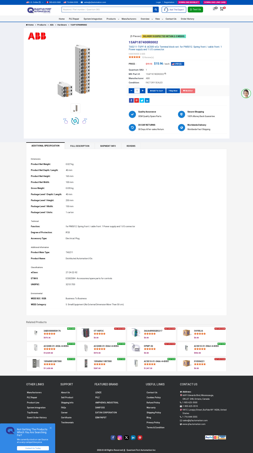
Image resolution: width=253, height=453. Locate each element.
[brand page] (37, 36)
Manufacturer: (136, 78)
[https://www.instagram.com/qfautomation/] (119, 437)
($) (35, 2)
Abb (52, 25)
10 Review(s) (148, 57)
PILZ (97, 397)
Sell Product (67, 397)
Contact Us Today (33, 448)
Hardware (62, 25)
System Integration (93, 19)
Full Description (79, 146)
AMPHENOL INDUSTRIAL (106, 402)
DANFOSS (100, 407)
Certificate (66, 417)
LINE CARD (215, 2)
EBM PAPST (101, 417)
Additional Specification (45, 146)
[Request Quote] (214, 10)
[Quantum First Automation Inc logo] (39, 10)
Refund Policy (153, 402)
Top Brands (32, 412)
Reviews (131, 146)
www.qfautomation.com (193, 424)
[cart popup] (222, 10)
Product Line (33, 402)
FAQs (63, 407)
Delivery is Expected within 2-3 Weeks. (164, 36)
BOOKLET (189, 2)
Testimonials (67, 422)
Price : (132, 64)
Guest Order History (37, 417)
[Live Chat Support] (246, 93)
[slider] (134, 57)
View (157, 19)
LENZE (98, 392)
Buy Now (173, 91)
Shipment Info (108, 146)
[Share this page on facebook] (131, 100)
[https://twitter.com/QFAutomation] (126, 437)
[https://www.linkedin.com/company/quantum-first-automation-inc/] (133, 437)
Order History (187, 19)
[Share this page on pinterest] (136, 100)
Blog (149, 417)
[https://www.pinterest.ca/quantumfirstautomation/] (140, 437)
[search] (156, 9)
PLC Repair (74, 19)
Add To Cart (157, 91)
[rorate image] (65, 121)
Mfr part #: (134, 74)
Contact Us (171, 19)
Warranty (151, 407)
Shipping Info (67, 402)
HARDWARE (134, 54)
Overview (145, 19)
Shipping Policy (154, 412)
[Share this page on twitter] (142, 100)
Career (64, 412)
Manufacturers (129, 19)
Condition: (134, 82)
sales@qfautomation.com (94, 2)
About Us (65, 392)
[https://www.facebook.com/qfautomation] (113, 437)
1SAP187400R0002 (78, 25)
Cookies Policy (154, 397)
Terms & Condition (155, 427)
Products (111, 19)
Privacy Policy (153, 422)
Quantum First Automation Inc (140, 450)
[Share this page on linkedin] (147, 100)
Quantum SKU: (136, 70)
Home (62, 19)
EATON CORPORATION (106, 412)
